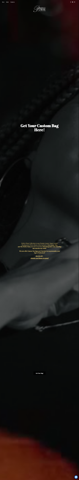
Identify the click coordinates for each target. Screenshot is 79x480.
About (7, 2)
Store (3, 2)
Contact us (12, 2)
